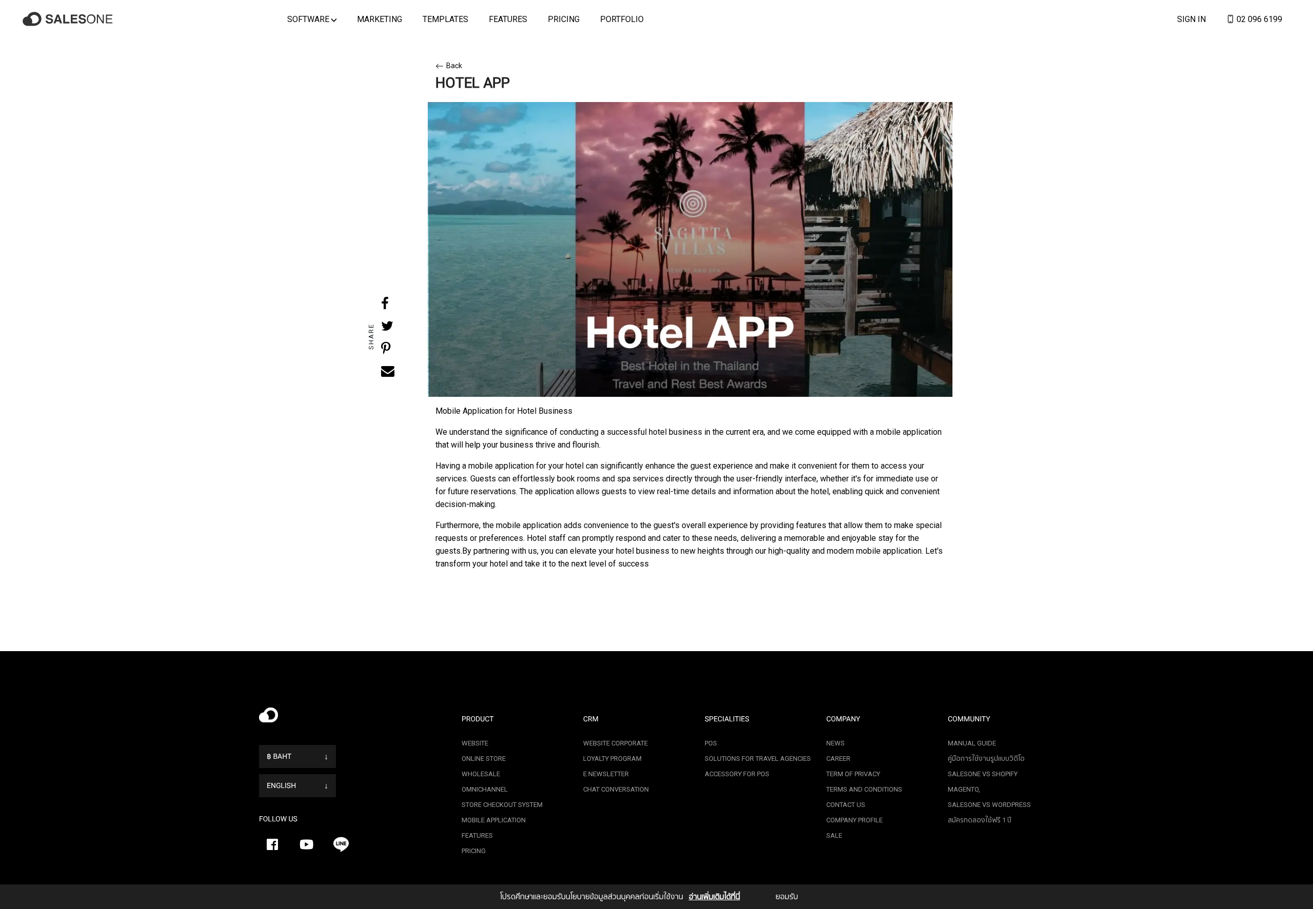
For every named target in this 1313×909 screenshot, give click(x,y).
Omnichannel (485, 789)
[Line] (341, 844)
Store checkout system (502, 804)
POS (711, 743)
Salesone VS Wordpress (989, 804)
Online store (484, 758)
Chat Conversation (616, 789)
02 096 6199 (1258, 19)
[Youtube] (306, 844)
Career (838, 758)
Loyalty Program (612, 758)
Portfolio (622, 19)
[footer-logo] (352, 718)
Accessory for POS (737, 774)
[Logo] (69, 19)
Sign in (1191, 19)
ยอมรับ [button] (786, 896)
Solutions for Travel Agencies (758, 758)
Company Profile (854, 820)
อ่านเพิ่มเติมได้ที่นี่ (714, 896)
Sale (834, 835)
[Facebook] (272, 844)
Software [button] (309, 19)
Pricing (564, 19)
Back (454, 65)
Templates (445, 19)
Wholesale (481, 774)
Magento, (964, 789)
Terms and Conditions (864, 789)
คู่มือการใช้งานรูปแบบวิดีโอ (986, 758)
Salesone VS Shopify (983, 774)
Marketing (379, 19)
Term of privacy (853, 774)
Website (475, 743)
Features (508, 19)
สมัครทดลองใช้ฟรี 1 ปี (979, 820)
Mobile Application (494, 820)
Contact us (845, 804)
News (835, 743)
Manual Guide (972, 743)
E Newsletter (606, 774)
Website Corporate (615, 743)
